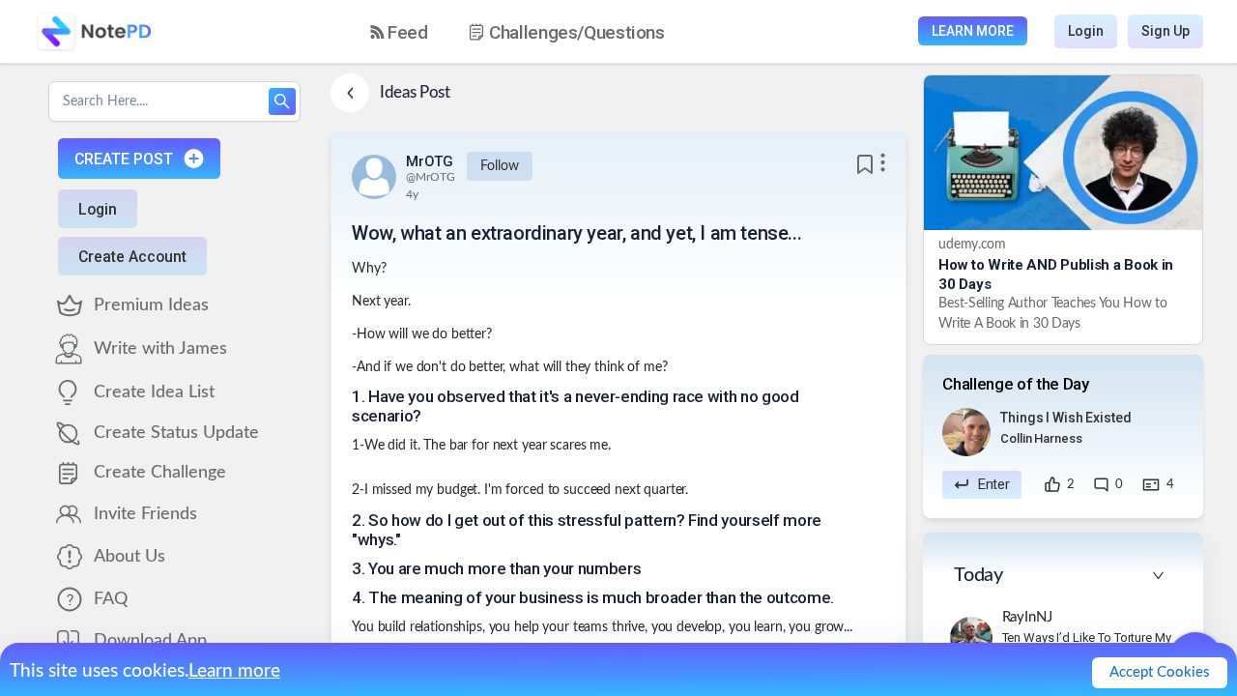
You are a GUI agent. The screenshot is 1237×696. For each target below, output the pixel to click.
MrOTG (429, 161)
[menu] (534, 32)
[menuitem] (399, 32)
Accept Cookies (1159, 672)
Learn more (234, 671)
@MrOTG (430, 177)
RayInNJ (1027, 617)
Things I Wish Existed (1065, 417)
